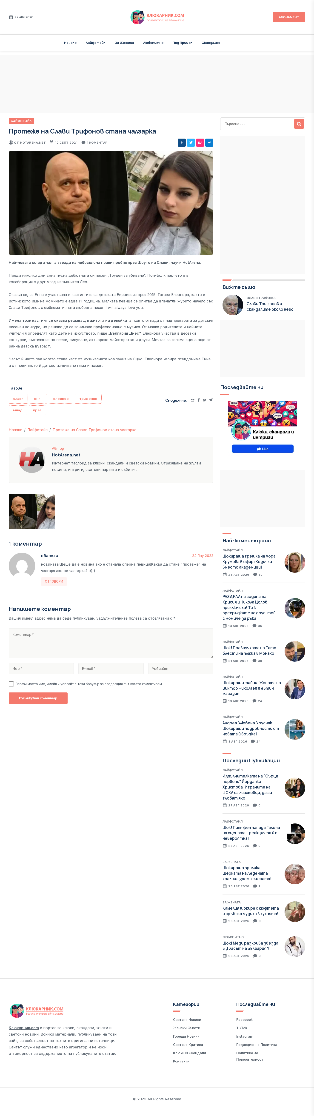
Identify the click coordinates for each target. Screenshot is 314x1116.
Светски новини (187, 1019)
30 (260, 661)
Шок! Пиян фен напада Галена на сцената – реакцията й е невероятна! (251, 833)
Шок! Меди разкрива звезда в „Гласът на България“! (250, 945)
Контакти (181, 1061)
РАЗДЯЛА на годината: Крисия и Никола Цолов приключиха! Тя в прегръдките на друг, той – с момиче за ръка (250, 607)
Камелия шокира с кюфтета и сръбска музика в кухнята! (251, 910)
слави (18, 398)
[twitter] (191, 143)
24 (260, 701)
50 (261, 574)
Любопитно (153, 42)
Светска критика (188, 1044)
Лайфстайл (96, 42)
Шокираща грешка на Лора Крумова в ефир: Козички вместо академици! (249, 561)
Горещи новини (186, 1036)
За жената (124, 42)
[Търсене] (299, 124)
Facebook (244, 1019)
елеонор (61, 398)
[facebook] (182, 143)
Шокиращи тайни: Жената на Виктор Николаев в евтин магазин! (252, 688)
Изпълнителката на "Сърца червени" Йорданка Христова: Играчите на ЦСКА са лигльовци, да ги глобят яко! (250, 786)
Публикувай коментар (38, 698)
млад (18, 410)
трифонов (88, 398)
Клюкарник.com (24, 1027)
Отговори (54, 581)
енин (38, 398)
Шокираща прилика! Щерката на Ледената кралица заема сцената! (247, 873)
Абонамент (289, 17)
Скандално (211, 42)
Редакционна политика (256, 1044)
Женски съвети (186, 1028)
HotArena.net (33, 142)
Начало (70, 42)
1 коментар (97, 142)
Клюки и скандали (189, 1053)
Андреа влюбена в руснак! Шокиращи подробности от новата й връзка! (251, 728)
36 (260, 626)
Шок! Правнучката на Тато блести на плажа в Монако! (249, 650)
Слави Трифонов (262, 298)
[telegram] (209, 143)
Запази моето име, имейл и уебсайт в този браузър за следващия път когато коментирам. (89, 684)
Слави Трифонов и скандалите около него (270, 306)
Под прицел (182, 42)
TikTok (241, 1028)
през (37, 410)
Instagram (244, 1036)
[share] (200, 143)
